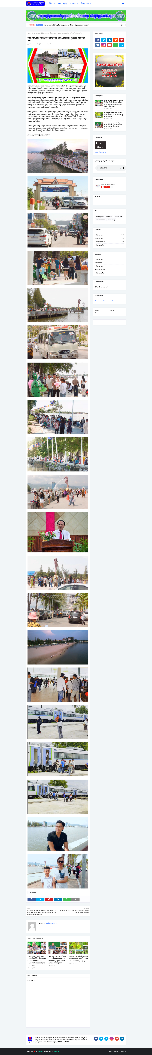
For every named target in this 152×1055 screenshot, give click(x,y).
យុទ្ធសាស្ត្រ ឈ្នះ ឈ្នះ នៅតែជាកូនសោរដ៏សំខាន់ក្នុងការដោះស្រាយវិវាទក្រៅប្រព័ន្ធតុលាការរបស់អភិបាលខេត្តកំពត (57, 959)
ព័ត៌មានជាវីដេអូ (118, 216)
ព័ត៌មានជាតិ (109, 216)
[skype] (121, 45)
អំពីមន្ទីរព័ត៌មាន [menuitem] (85, 3)
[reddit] (115, 40)
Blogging (40, 1051)
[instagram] (103, 45)
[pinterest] (121, 40)
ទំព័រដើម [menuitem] (51, 3)
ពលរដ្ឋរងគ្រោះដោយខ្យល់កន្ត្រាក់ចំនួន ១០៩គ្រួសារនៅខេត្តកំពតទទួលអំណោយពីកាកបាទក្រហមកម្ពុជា (68, 25)
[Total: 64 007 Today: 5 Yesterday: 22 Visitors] (100, 150)
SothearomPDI (33, 44)
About (112, 310)
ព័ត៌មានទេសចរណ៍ (100, 220)
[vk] (97, 45)
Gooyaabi (56, 1051)
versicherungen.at (101, 152)
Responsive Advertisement (104, 301)
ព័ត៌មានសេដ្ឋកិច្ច (111, 220)
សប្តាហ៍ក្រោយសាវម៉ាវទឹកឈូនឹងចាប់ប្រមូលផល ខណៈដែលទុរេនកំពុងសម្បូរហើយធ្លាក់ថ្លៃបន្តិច (78, 958)
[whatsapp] (115, 45)
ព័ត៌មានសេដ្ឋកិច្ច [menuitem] (62, 3)
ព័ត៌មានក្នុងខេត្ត (35, 33)
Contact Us (123, 1051)
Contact (97, 313)
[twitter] (103, 40)
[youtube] (109, 45)
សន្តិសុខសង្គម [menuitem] (74, 3)
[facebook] (97, 40)
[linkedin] (109, 40)
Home (29, 33)
